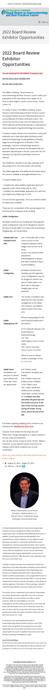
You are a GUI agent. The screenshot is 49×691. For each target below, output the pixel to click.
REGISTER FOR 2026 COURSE (32, 4)
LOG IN (10, 4)
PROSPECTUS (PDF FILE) (23, 426)
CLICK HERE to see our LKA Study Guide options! (26, 648)
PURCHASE (17, 4)
